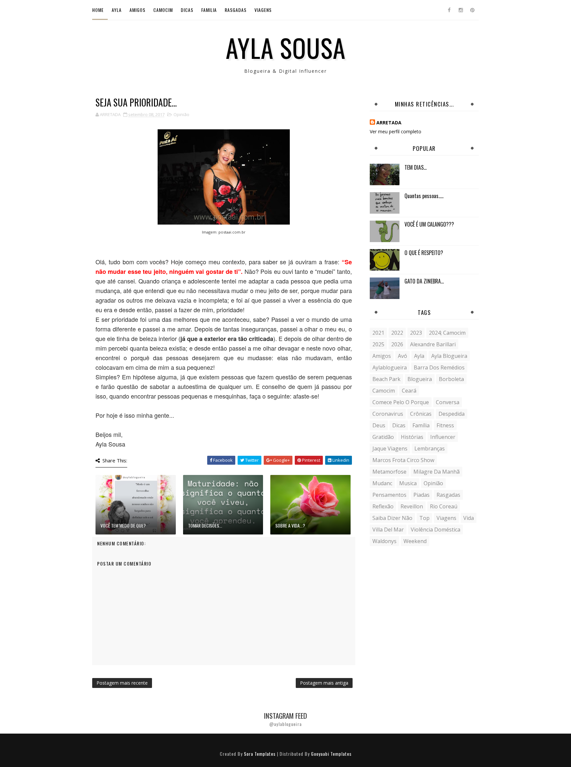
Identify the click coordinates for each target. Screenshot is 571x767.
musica (408, 483)
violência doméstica (435, 529)
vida (468, 518)
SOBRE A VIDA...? (290, 525)
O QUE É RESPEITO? (423, 253)
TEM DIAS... (415, 167)
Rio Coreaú (443, 506)
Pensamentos (389, 494)
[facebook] (449, 10)
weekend (415, 541)
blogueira (419, 379)
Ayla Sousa (286, 47)
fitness (445, 425)
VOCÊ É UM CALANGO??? (429, 224)
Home (98, 9)
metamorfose (389, 471)
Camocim (163, 9)
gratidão (383, 437)
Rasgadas (236, 9)
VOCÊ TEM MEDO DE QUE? (123, 525)
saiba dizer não (392, 518)
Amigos (137, 9)
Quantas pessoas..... (423, 196)
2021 (378, 332)
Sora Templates (260, 753)
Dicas (187, 9)
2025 (378, 344)
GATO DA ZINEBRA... (424, 281)
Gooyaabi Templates (331, 753)
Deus (378, 425)
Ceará (409, 390)
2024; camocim (447, 332)
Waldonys (384, 541)
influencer (442, 437)
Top (424, 518)
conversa (447, 402)
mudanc (382, 483)
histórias (412, 437)
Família (421, 425)
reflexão (383, 506)
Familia (209, 9)
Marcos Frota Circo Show (403, 460)
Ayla (117, 9)
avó (402, 356)
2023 (416, 332)
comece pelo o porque (400, 402)
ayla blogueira (449, 356)
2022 (397, 332)
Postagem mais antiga (324, 683)
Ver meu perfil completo (395, 131)
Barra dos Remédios (439, 367)
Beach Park (386, 379)
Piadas (421, 494)
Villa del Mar (388, 529)
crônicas (421, 413)
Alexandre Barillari (433, 344)
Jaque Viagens (389, 448)
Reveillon (411, 506)
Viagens (263, 9)
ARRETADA (388, 122)
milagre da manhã (436, 471)
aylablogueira (389, 367)
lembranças (429, 448)
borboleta (451, 379)
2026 (397, 344)
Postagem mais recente (122, 683)
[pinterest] (472, 10)
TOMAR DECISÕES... (205, 525)
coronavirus (387, 413)
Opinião (181, 114)
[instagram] (461, 10)
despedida (451, 413)
